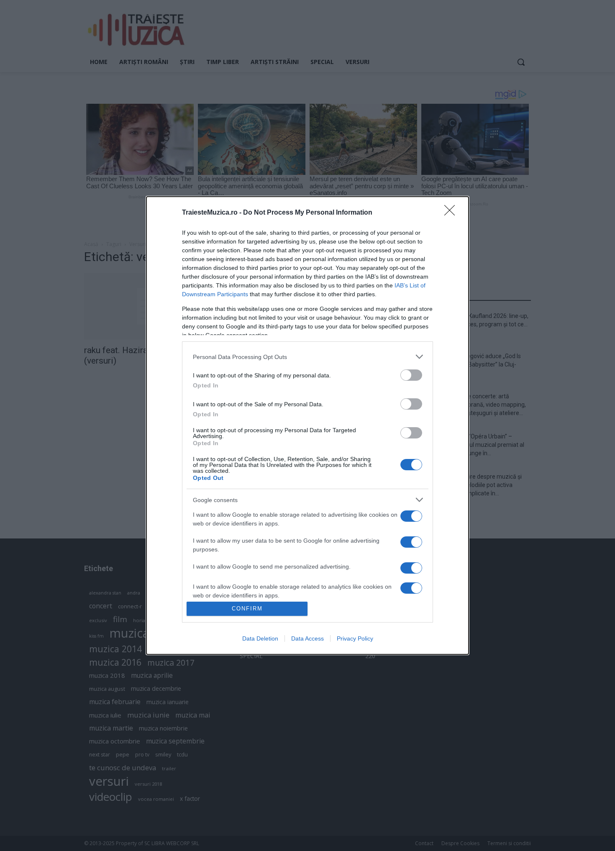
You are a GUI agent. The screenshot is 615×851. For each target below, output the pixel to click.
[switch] (411, 375)
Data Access (307, 638)
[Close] (452, 213)
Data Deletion (260, 638)
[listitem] (307, 356)
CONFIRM (247, 608)
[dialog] (307, 425)
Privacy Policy (355, 638)
